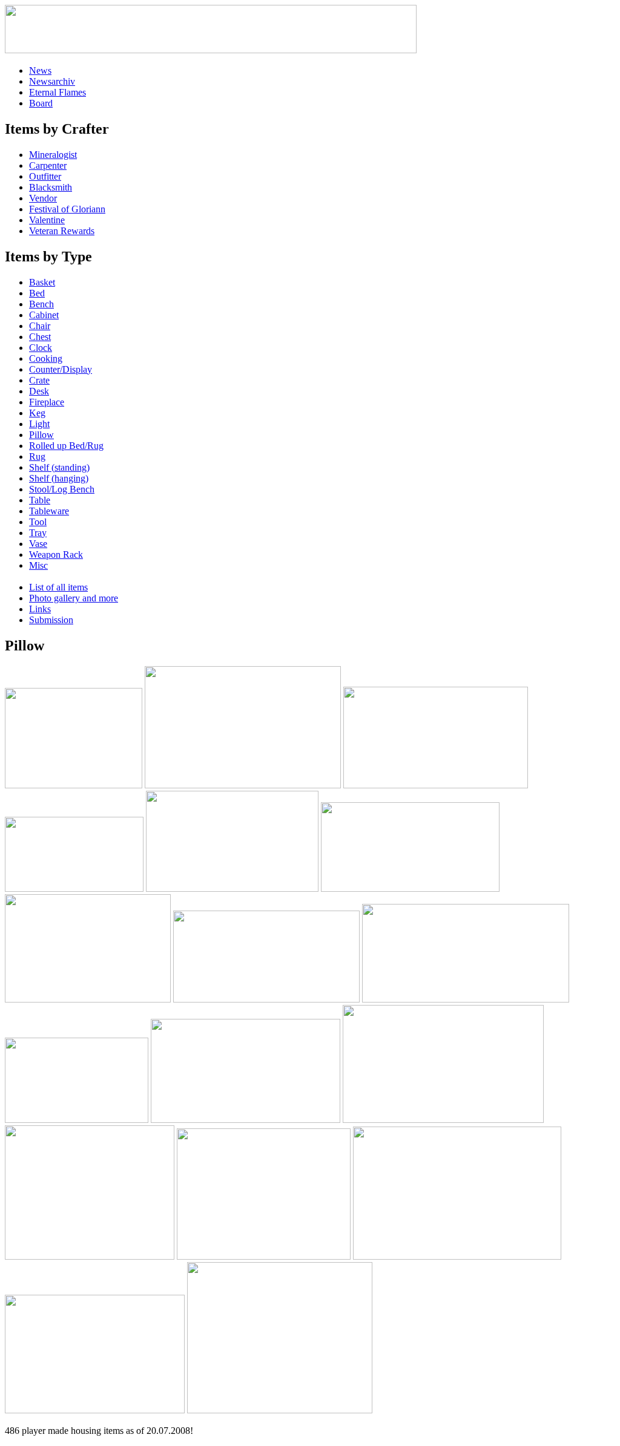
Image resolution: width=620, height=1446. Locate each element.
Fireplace (46, 402)
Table (39, 500)
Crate (39, 380)
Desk (39, 391)
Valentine (47, 220)
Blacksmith (50, 187)
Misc (38, 565)
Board (41, 103)
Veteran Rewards (61, 231)
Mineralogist (53, 154)
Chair (39, 326)
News (40, 70)
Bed (37, 293)
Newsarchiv (52, 81)
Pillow (41, 435)
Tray (38, 533)
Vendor (43, 198)
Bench (41, 304)
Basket (42, 282)
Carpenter (48, 165)
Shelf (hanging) (58, 478)
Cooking (45, 358)
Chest (40, 337)
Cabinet (44, 315)
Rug (37, 456)
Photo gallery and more (73, 598)
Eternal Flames (57, 92)
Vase (38, 543)
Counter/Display (60, 369)
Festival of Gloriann (67, 209)
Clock (40, 347)
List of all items (58, 587)
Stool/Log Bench (61, 489)
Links (40, 609)
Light (39, 424)
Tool (38, 522)
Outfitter (45, 176)
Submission (51, 620)
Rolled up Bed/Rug (66, 445)
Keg (37, 413)
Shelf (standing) (59, 467)
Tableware (49, 511)
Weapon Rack (56, 554)
